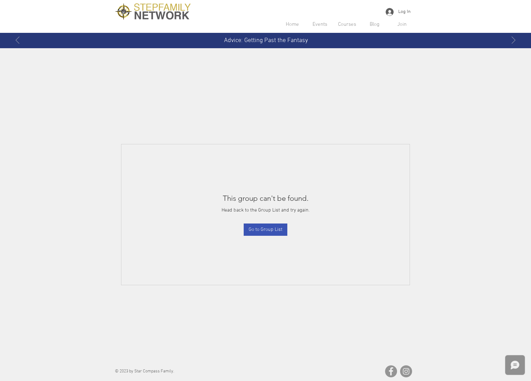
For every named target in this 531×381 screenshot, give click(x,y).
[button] (319, 24)
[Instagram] (406, 371)
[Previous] (17, 41)
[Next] (513, 41)
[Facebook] (391, 371)
